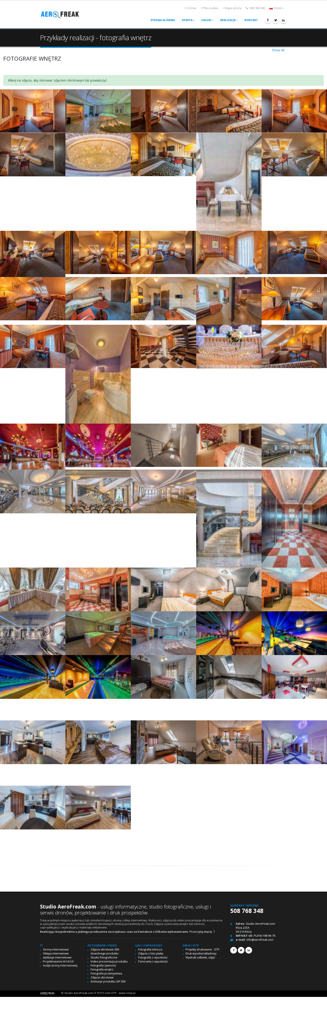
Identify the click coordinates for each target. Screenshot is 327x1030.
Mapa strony (233, 8)
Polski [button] (277, 8)
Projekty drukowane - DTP (203, 949)
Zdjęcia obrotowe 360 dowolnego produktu (105, 951)
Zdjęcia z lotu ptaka (150, 953)
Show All (278, 50)
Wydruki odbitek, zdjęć (200, 957)
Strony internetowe (56, 949)
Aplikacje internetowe (57, 957)
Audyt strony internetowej (60, 965)
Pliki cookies (211, 8)
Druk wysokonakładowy (201, 953)
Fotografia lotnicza (150, 949)
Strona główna (162, 20)
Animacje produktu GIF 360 (108, 981)
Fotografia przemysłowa (106, 973)
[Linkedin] (283, 20)
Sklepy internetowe (56, 953)
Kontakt (251, 20)
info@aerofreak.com (259, 940)
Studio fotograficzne (104, 957)
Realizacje (228, 20)
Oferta (187, 20)
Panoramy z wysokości (153, 961)
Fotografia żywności (103, 965)
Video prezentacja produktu (109, 961)
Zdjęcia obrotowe (102, 977)
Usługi (206, 20)
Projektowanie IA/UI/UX (58, 961)
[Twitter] (275, 20)
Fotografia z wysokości (153, 957)
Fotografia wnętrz (102, 969)
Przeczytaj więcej (201, 932)
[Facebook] (267, 20)
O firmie (191, 8)
